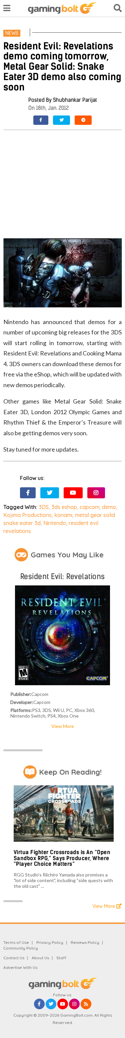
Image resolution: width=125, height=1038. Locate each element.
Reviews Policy (85, 942)
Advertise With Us (20, 967)
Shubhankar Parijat (75, 100)
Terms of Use (16, 942)
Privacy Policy (49, 942)
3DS (44, 507)
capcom (89, 507)
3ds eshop (64, 507)
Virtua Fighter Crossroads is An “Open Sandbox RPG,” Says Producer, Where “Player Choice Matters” (62, 858)
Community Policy (20, 948)
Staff (61, 957)
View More (62, 726)
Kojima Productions (27, 515)
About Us (40, 957)
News (11, 33)
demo (109, 507)
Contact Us (13, 957)
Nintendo (54, 523)
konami (63, 515)
